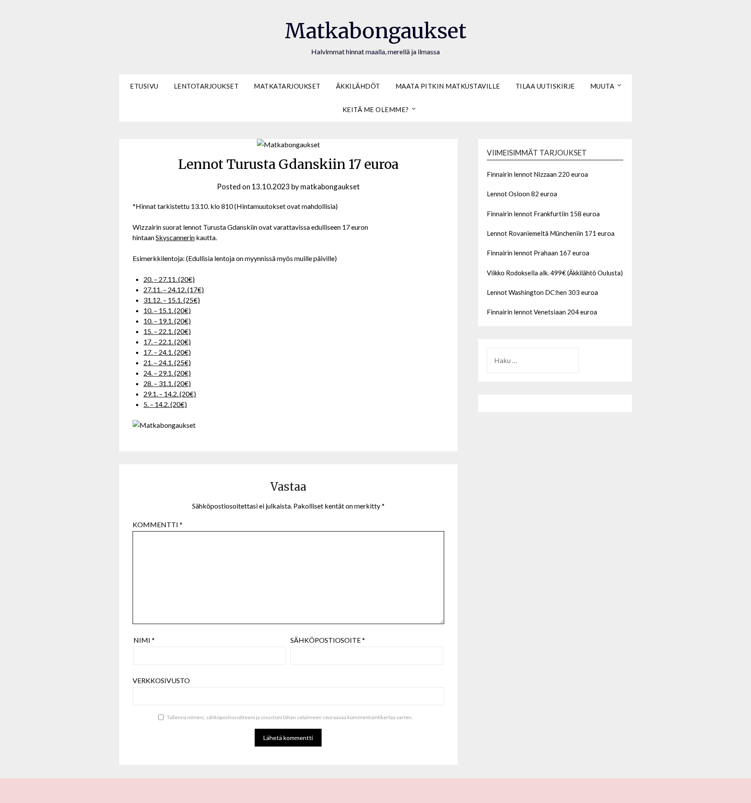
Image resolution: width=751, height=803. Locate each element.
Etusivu (144, 86)
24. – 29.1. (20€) (167, 373)
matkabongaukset (330, 186)
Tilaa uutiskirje (545, 86)
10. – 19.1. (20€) (167, 321)
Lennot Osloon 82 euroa (522, 194)
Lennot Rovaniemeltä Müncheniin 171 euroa (551, 233)
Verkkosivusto (161, 680)
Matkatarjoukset (287, 86)
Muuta (602, 86)
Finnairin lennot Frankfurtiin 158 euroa (543, 214)
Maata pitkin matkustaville (447, 86)
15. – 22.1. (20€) (167, 331)
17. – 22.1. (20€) (167, 341)
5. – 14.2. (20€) (165, 404)
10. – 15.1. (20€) (167, 310)
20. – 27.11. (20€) (169, 279)
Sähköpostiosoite (327, 640)
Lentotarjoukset (206, 86)
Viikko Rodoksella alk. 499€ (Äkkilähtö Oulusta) (555, 273)
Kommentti (158, 524)
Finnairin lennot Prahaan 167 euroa (538, 253)
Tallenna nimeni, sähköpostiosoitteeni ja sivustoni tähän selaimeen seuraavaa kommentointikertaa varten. (290, 717)
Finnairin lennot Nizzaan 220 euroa (537, 174)
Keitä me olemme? (375, 109)
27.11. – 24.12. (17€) (173, 289)
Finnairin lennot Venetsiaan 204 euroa (542, 312)
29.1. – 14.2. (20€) (169, 394)
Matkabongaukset (375, 31)
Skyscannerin (175, 237)
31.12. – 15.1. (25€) (171, 300)
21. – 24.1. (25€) (167, 362)
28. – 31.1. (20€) (167, 383)
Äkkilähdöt (358, 86)
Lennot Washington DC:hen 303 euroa (542, 292)
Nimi (144, 640)
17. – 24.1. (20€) (167, 352)
